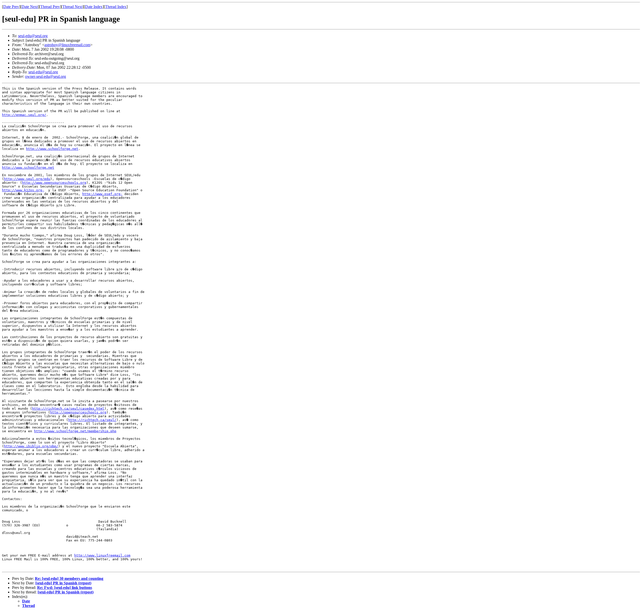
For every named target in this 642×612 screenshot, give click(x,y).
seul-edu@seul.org (33, 36)
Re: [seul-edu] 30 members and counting (69, 578)
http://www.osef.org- (102, 194)
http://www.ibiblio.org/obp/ (31, 446)
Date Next (30, 7)
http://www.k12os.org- (23, 190)
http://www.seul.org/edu (27, 179)
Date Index (94, 7)
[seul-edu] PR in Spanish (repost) (63, 583)
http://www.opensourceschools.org (54, 183)
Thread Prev (50, 7)
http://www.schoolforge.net (52, 149)
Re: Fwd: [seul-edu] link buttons (64, 587)
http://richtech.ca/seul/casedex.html (68, 408)
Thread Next (72, 7)
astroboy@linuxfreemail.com (67, 45)
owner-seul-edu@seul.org (45, 76)
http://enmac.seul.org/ (24, 115)
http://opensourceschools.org (78, 412)
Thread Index (115, 7)
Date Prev (11, 7)
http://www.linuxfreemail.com (102, 555)
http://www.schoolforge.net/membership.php (75, 431)
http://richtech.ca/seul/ (92, 420)
